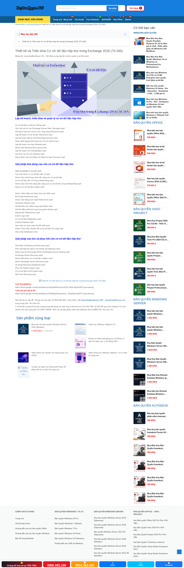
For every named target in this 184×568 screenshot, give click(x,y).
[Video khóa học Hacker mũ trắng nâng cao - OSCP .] (23, 357)
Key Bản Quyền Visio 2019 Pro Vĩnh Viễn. (148, 528)
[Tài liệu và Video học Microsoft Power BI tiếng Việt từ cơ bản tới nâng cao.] (23, 371)
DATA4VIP (107, 18)
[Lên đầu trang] (179, 552)
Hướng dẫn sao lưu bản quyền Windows (32, 533)
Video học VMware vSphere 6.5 (101, 324)
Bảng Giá (68, 18)
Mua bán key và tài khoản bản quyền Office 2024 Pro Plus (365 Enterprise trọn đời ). (156, 164)
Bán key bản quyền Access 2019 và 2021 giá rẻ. (156, 180)
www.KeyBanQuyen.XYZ (92, 300)
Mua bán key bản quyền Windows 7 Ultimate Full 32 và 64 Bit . (157, 115)
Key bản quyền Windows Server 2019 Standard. (110, 540)
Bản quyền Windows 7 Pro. (66, 528)
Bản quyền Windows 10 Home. (68, 533)
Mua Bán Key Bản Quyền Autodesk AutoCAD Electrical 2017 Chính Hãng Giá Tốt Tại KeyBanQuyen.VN (157, 495)
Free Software (93, 18)
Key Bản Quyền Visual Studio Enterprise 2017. (150, 547)
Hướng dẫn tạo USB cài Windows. (69, 543)
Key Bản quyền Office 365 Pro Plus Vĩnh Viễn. (150, 521)
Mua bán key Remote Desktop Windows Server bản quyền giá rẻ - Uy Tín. (157, 392)
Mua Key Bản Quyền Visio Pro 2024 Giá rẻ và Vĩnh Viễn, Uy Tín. (157, 238)
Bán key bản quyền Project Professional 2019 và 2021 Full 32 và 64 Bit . (157, 286)
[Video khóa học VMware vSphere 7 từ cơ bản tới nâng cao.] (80, 357)
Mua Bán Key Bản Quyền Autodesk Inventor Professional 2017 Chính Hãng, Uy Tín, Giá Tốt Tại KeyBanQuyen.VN (157, 447)
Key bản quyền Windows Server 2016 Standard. (110, 547)
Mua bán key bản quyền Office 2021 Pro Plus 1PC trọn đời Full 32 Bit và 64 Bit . (157, 196)
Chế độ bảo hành (22, 523)
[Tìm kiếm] (112, 8)
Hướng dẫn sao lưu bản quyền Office (31, 528)
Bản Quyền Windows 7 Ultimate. (68, 523)
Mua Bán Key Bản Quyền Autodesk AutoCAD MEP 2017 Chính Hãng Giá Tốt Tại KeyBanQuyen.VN (157, 463)
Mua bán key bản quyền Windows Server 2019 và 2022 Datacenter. (156, 328)
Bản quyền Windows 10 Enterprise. (70, 538)
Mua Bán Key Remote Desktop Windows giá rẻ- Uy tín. (157, 376)
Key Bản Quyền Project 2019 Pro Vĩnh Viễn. (149, 535)
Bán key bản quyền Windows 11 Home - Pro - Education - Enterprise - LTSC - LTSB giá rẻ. (157, 90)
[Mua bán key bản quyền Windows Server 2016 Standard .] (23, 329)
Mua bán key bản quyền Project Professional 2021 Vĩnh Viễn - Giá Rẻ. (158, 254)
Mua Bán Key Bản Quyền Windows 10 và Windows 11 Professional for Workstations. (156, 62)
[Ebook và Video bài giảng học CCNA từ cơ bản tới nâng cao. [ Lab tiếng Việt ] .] (80, 343)
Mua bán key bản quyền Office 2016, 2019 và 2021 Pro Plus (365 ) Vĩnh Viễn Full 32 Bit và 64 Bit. (158, 132)
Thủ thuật (79, 19)
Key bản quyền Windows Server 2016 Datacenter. (110, 526)
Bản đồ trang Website (24, 538)
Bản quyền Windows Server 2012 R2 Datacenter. (109, 533)
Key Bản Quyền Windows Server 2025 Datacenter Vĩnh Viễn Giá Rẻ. (157, 344)
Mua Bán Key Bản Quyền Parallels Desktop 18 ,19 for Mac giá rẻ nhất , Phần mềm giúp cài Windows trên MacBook (156, 44)
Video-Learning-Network (30, 24)
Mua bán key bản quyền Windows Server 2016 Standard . (157, 312)
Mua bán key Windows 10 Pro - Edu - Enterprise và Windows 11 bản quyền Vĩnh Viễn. (157, 103)
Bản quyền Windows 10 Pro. (67, 518)
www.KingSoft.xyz (113, 300)
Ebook (128, 18)
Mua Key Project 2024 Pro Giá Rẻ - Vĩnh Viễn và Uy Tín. (157, 222)
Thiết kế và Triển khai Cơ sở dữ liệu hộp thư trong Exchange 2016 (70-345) (54, 41)
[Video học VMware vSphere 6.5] (80, 329)
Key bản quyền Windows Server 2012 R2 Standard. (111, 554)
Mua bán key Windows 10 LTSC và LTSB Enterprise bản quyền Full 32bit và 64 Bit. (156, 76)
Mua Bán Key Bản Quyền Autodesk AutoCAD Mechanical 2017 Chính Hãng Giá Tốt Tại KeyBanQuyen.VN (157, 479)
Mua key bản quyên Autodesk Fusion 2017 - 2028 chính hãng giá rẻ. (157, 431)
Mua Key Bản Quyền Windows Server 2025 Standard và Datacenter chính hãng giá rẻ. (157, 360)
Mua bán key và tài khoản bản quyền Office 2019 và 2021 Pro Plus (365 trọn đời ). (157, 148)
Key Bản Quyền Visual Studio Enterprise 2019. (150, 554)
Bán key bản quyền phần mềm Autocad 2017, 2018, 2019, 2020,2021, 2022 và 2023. (156, 415)
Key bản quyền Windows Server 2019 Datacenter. (110, 519)
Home (17, 24)
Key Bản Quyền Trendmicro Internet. (149, 542)
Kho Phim (119, 18)
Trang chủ (57, 19)
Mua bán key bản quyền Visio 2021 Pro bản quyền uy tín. (157, 270)
